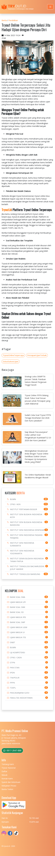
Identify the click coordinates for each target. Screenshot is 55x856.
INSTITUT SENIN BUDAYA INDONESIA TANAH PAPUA (27, 560)
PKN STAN (14, 667)
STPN (12, 662)
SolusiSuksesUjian (10, 361)
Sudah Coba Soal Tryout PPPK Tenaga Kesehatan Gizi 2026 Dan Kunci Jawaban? (38, 418)
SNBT (12, 642)
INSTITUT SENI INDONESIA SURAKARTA (22, 544)
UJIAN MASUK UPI (18, 602)
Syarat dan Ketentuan (11, 782)
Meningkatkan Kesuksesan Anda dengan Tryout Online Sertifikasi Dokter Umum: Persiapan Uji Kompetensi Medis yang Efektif (36, 456)
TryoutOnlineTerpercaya (13, 355)
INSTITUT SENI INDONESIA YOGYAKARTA (22, 552)
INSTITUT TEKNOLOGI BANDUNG (25, 574)
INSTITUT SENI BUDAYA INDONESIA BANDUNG (26, 523)
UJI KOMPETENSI (17, 652)
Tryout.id (6, 209)
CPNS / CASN (16, 657)
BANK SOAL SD (17, 612)
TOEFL (13, 687)
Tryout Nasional (8, 768)
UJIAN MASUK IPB (18, 617)
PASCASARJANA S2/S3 (19, 693)
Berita (4, 20)
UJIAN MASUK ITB (18, 637)
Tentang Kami (8, 764)
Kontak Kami (7, 778)
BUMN (13, 499)
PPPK (12, 682)
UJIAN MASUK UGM (18, 627)
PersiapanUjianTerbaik (37, 355)
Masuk (4, 775)
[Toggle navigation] (50, 6)
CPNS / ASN (15, 504)
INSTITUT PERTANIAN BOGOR (23, 509)
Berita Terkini (7, 789)
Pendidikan (13, 20)
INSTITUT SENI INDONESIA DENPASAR (27, 530)
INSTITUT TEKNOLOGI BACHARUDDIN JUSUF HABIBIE (27, 567)
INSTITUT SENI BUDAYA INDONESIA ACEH (26, 515)
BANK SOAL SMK (17, 607)
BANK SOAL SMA (17, 597)
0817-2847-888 (13, 750)
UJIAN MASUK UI (17, 632)
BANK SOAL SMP (17, 622)
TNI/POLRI (14, 677)
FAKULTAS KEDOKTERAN (21, 698)
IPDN (12, 672)
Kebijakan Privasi (9, 785)
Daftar (4, 771)
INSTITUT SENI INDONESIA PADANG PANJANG (26, 536)
